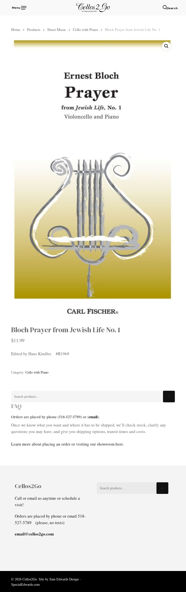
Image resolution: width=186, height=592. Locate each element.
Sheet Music (56, 29)
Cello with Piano (85, 29)
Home (15, 29)
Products (33, 29)
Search (169, 396)
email (93, 416)
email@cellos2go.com (34, 534)
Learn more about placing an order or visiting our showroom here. (67, 444)
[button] (18, 7)
